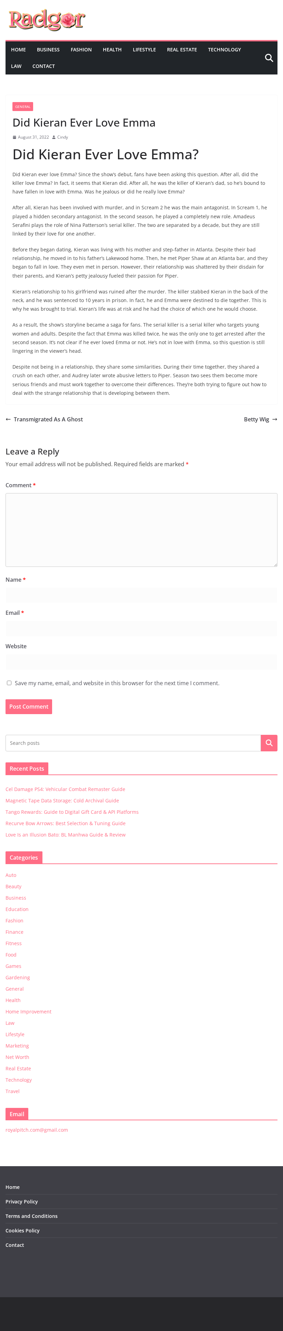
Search (269, 743)
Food (11, 954)
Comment (21, 485)
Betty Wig (256, 419)
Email (15, 613)
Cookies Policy (23, 1230)
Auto (11, 875)
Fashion (81, 49)
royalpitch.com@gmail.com (37, 1130)
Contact (43, 66)
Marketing (17, 1045)
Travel (13, 1091)
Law (16, 66)
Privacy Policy (22, 1201)
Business (48, 49)
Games (13, 966)
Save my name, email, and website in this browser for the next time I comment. (117, 683)
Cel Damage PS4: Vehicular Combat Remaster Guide (65, 789)
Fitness (14, 943)
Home (18, 49)
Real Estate (182, 49)
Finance (14, 932)
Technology (224, 49)
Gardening (18, 977)
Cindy (62, 137)
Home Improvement (28, 1011)
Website (16, 646)
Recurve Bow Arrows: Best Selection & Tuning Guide (66, 823)
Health (112, 49)
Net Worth (17, 1057)
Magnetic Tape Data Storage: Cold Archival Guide (62, 800)
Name (16, 579)
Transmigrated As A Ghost (48, 419)
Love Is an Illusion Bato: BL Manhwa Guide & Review (66, 834)
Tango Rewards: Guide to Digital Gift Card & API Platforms (72, 812)
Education (17, 909)
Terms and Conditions (32, 1216)
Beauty (13, 886)
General (22, 106)
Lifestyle (144, 49)
